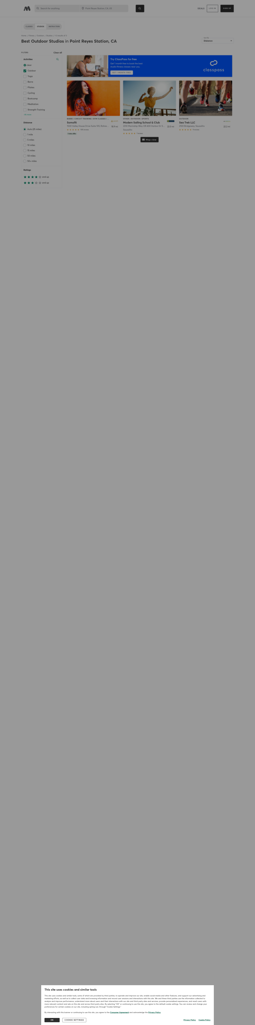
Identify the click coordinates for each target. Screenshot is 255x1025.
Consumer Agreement (119, 1012)
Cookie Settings (74, 1020)
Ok (52, 1020)
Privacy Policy (154, 1012)
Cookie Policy (205, 1020)
